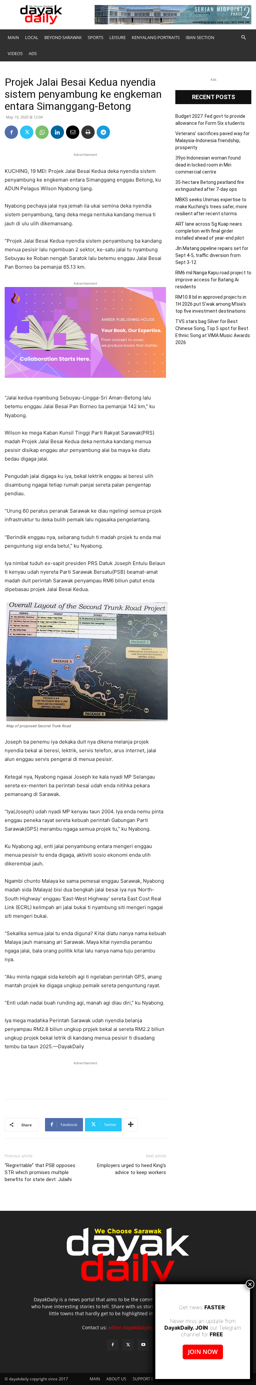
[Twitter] (26, 132)
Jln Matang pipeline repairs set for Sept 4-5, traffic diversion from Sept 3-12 (211, 255)
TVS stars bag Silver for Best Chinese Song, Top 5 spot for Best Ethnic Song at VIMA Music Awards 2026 (212, 332)
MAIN (13, 37)
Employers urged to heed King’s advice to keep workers (131, 1168)
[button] (243, 37)
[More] (131, 1124)
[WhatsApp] (42, 132)
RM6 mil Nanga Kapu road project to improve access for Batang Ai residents (213, 279)
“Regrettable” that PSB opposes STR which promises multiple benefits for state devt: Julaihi (40, 1172)
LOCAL (31, 37)
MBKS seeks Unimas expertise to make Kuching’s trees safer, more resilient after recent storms (211, 206)
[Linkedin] (57, 132)
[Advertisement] (85, 1077)
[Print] (88, 132)
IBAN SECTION (200, 37)
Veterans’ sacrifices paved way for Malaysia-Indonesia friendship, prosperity (212, 140)
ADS (33, 53)
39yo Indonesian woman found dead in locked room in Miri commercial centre (208, 165)
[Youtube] (143, 1345)
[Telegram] (103, 132)
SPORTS (95, 37)
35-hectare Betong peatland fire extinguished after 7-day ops (209, 186)
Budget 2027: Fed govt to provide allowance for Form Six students (210, 119)
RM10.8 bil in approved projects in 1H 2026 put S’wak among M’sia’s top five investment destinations (210, 304)
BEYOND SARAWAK (63, 37)
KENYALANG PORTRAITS (156, 37)
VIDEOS (15, 53)
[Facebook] (11, 132)
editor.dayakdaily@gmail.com (141, 1327)
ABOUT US (116, 1379)
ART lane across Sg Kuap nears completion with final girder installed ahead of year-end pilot (209, 231)
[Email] (72, 132)
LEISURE (117, 37)
